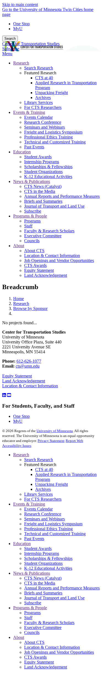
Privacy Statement (51, 441)
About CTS (34, 642)
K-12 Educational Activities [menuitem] (48, 176)
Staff (28, 617)
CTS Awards (35, 657)
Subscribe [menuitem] (32, 211)
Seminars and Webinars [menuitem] (44, 127)
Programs (32, 612)
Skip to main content (20, 4)
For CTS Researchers (43, 499)
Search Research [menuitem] (38, 68)
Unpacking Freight (51, 484)
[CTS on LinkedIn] (4, 395)
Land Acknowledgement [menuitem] (45, 275)
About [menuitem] (18, 245)
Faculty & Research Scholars (49, 622)
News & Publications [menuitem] (31, 181)
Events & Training (29, 504)
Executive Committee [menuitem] (43, 235)
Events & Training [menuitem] (29, 112)
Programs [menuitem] (32, 221)
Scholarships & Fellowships (48, 558)
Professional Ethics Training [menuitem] (48, 137)
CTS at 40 (44, 469)
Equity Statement (17, 376)
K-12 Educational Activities (48, 568)
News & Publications (31, 573)
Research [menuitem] (21, 63)
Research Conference (42, 514)
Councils (32, 632)
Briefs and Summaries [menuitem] (43, 201)
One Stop (21, 23)
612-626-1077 (28, 361)
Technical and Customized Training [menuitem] (55, 142)
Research (21, 303)
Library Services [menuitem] (38, 102)
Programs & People (30, 607)
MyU (18, 28)
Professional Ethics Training (48, 528)
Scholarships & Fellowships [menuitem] (48, 166)
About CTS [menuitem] (34, 250)
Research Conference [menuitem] (42, 122)
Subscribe (10, 48)
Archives (43, 489)
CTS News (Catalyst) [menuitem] (43, 186)
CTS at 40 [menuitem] (44, 77)
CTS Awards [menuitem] (35, 265)
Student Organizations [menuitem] (43, 171)
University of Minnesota (55, 431)
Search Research (38, 459)
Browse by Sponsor (30, 308)
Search (10, 38)
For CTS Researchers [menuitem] (43, 107)
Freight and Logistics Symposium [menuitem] (53, 132)
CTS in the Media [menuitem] (39, 191)
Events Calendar (38, 509)
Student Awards (38, 548)
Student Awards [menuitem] (38, 156)
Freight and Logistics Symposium (53, 523)
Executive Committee (43, 627)
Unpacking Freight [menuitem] (51, 92)
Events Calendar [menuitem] (38, 117)
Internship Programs (41, 553)
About (18, 637)
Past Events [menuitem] (34, 147)
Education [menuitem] (22, 152)
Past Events (34, 538)
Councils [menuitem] (32, 240)
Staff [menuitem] (28, 226)
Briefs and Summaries (43, 593)
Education (22, 543)
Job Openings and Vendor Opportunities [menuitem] (59, 260)
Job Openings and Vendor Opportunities (59, 652)
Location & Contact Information (30, 385)
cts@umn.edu (28, 366)
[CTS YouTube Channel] (9, 395)
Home (18, 298)
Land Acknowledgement (23, 381)
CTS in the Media (39, 583)
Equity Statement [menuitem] (39, 270)
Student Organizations (43, 563)
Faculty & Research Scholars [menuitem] (49, 231)
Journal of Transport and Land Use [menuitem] (54, 206)
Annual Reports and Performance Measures (62, 588)
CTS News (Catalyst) (43, 578)
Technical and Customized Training (55, 533)
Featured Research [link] (40, 72)
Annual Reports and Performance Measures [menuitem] (62, 196)
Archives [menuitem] (43, 97)
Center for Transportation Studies (31, 43)
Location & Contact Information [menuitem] (52, 255)
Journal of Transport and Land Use (54, 598)
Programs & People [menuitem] (30, 216)
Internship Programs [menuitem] (41, 161)
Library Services (38, 494)
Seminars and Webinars (44, 519)
